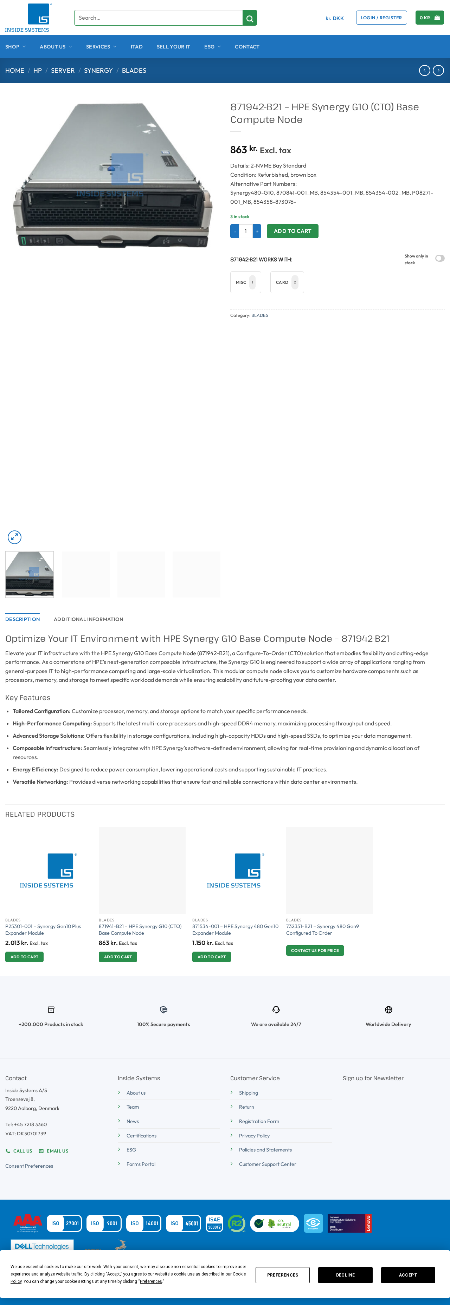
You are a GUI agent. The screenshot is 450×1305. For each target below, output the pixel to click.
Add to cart (293, 230)
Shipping (248, 1093)
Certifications (141, 1136)
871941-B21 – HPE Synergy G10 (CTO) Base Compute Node (140, 929)
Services (98, 47)
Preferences (282, 1275)
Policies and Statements (265, 1150)
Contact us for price (315, 950)
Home (14, 70)
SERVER (63, 70)
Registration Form (259, 1121)
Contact (247, 47)
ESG (209, 47)
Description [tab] (22, 619)
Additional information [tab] (88, 619)
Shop (12, 47)
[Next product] (424, 70)
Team (133, 1107)
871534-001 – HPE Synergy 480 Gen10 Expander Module (235, 929)
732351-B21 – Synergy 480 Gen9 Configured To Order (322, 929)
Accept (408, 1275)
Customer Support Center (267, 1164)
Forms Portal (141, 1164)
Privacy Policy (254, 1136)
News (133, 1121)
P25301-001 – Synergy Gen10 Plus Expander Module (43, 929)
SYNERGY (98, 70)
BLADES (134, 70)
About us (136, 1093)
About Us (52, 47)
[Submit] (250, 18)
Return (246, 1107)
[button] (381, 18)
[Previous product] (438, 70)
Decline (345, 1275)
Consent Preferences (29, 1166)
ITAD (137, 47)
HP (37, 70)
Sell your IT (173, 47)
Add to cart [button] (25, 956)
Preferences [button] (151, 1281)
